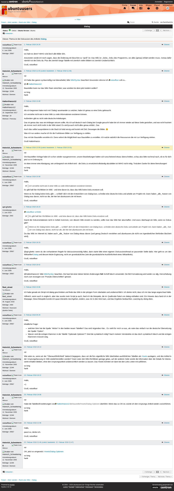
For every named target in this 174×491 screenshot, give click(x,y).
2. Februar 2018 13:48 (32, 101)
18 (10, 116)
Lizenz (65, 487)
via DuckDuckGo (166, 22)
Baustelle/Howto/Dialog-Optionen (86, 404)
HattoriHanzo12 (35, 84)
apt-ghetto (7, 207)
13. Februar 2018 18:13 (32, 347)
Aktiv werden (12, 22)
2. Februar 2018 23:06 (32, 287)
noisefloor (6, 45)
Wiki (141, 5)
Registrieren (168, 2)
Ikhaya (148, 5)
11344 (12, 91)
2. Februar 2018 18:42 (32, 265)
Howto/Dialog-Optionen (53, 451)
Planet (157, 5)
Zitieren (166, 45)
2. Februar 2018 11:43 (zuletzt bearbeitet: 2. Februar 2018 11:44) (47, 71)
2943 (11, 216)
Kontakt (71, 487)
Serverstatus (98, 487)
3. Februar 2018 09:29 (32, 315)
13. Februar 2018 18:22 (32, 375)
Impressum (89, 487)
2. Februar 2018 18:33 (32, 242)
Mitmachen (168, 5)
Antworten (9, 33)
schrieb (38, 212)
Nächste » (166, 30)
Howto (144, 356)
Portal (124, 5)
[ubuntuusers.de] (17, 11)
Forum (133, 5)
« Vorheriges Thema (147, 477)
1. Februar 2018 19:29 (32, 45)
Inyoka (12, 485)
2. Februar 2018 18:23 (32, 207)
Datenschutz (80, 487)
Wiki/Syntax (76, 80)
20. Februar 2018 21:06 (32, 423)
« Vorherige (148, 30)
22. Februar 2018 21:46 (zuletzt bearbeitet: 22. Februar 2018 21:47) (48, 442)
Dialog (34, 22)
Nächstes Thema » (165, 477)
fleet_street (7, 287)
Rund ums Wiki (24, 22)
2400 (11, 305)
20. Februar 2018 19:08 (32, 395)
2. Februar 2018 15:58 (32, 177)
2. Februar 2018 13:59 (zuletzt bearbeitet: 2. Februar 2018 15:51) (48, 148)
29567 (12, 54)
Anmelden (158, 2)
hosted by (5, 2)
